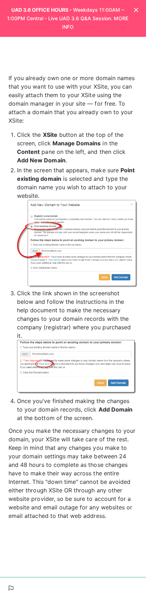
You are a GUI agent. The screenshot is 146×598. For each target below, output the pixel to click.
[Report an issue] (10, 588)
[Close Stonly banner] (136, 10)
